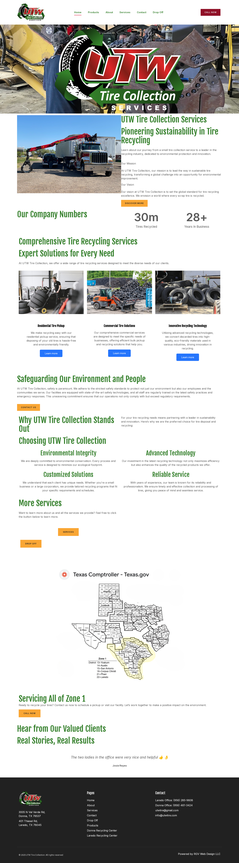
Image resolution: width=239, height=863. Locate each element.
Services (125, 12)
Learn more (51, 353)
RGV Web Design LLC (207, 854)
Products (93, 12)
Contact (141, 12)
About (109, 12)
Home (77, 12)
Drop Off (158, 12)
